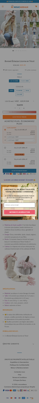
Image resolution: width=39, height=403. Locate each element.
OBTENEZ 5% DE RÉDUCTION (19, 212)
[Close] (36, 185)
